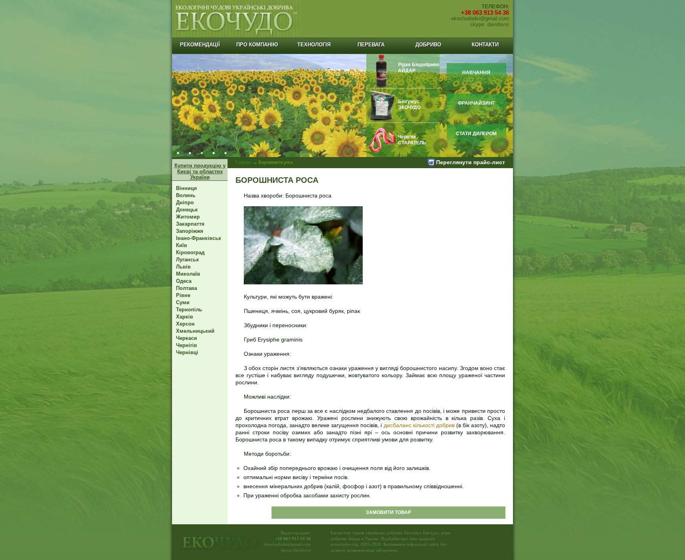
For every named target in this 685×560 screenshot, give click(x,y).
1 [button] (178, 153)
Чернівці (187, 352)
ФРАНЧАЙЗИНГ (476, 103)
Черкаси (186, 338)
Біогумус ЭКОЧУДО (409, 104)
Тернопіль (189, 310)
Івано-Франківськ (198, 238)
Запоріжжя (189, 231)
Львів (183, 267)
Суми (182, 302)
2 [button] (190, 153)
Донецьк (187, 210)
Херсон (185, 324)
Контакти (485, 45)
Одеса (183, 281)
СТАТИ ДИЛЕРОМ (476, 133)
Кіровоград (190, 252)
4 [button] (214, 153)
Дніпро (185, 202)
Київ (181, 245)
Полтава (186, 288)
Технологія (314, 45)
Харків (184, 317)
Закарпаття (190, 224)
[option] (342, 105)
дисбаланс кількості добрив (419, 425)
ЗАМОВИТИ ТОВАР (388, 512)
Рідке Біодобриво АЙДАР (418, 67)
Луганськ (187, 260)
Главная (243, 162)
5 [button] (226, 153)
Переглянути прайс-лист (470, 162)
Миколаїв (188, 274)
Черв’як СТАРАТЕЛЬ (412, 140)
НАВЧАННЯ (476, 72)
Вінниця (186, 188)
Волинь (185, 195)
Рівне (183, 295)
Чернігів (186, 345)
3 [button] (202, 153)
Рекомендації (200, 45)
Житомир (188, 217)
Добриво (428, 45)
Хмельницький (195, 331)
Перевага (371, 45)
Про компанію (257, 45)
